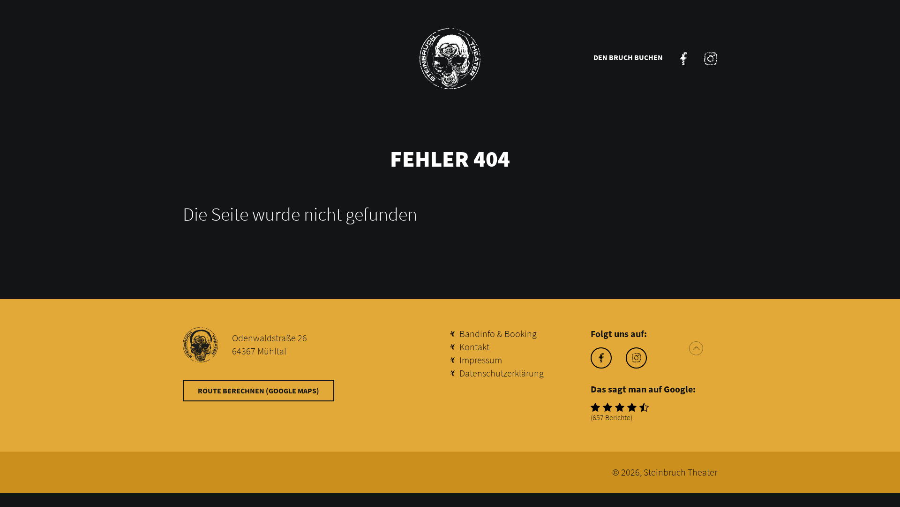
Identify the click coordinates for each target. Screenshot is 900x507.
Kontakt (474, 347)
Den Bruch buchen (628, 57)
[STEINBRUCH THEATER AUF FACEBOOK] (683, 58)
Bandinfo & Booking (498, 333)
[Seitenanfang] (696, 348)
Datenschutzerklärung (501, 373)
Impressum (480, 360)
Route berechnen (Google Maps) (258, 390)
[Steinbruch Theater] (450, 58)
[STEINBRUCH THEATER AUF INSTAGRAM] (710, 58)
